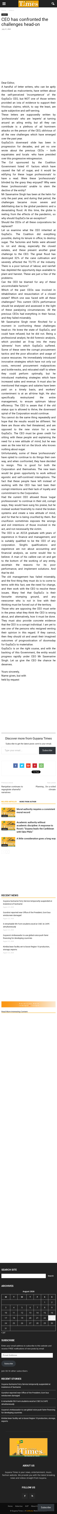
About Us (34, 1506)
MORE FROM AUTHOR (28, 802)
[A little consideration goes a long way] (8, 841)
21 (37, 1318)
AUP (26, 1506)
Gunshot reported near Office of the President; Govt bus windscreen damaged (26, 913)
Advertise (19, 1506)
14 (37, 1312)
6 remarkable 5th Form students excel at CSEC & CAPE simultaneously (26, 925)
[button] (53, 3)
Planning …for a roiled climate (46, 788)
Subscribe (47, 750)
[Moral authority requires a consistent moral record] (8, 812)
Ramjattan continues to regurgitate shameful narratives (12, 789)
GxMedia (29, 1511)
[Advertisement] (28, 55)
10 (6, 1312)
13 (30, 1312)
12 (22, 1312)
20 (30, 1318)
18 (14, 1318)
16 (52, 1312)
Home (10, 1506)
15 (45, 1312)
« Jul (3, 1332)
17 (6, 1318)
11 (14, 1312)
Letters (4, 15)
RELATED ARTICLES (9, 802)
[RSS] (32, 1496)
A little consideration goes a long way (36, 838)
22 (45, 1318)
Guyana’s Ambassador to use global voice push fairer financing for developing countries (25, 936)
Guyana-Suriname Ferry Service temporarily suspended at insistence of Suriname (27, 902)
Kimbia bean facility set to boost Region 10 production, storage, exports (26, 948)
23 (52, 1318)
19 (22, 1318)
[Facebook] (25, 1496)
